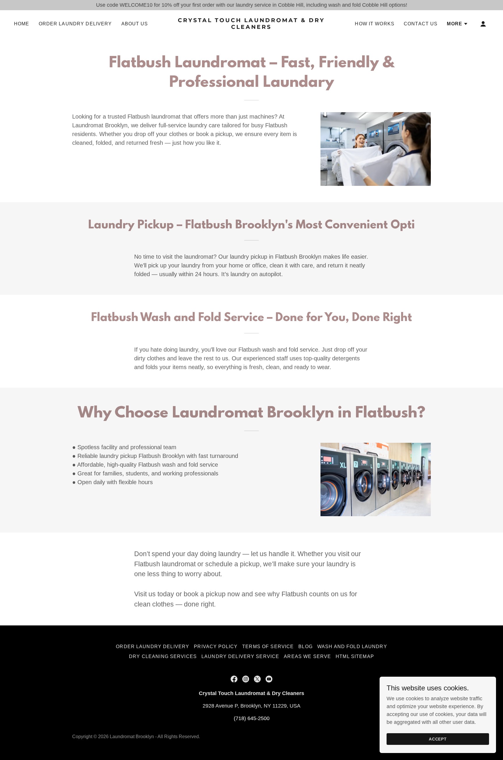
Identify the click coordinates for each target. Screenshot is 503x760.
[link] (251, 27)
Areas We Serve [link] (307, 656)
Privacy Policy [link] (216, 646)
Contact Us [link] (421, 23)
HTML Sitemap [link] (355, 656)
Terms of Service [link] (268, 646)
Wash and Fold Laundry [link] (352, 646)
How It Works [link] (374, 23)
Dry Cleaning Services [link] (163, 656)
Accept (438, 739)
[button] (457, 23)
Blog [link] (305, 646)
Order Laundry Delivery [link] (75, 23)
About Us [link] (134, 23)
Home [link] (21, 23)
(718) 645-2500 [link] (252, 718)
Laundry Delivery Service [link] (240, 656)
